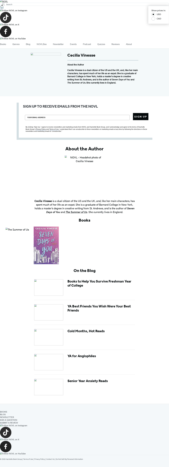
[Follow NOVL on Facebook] (84, 31)
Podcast (87, 44)
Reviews (115, 44)
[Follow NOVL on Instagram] (84, 10)
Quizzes (101, 44)
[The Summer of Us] (17, 245)
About (129, 44)
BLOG (3, 414)
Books (3, 44)
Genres (16, 44)
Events (73, 44)
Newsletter (58, 44)
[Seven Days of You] (46, 245)
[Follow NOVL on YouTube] (84, 38)
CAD (159, 18)
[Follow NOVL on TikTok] (84, 17)
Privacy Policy (39, 459)
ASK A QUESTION (8, 419)
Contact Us (50, 459)
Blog (28, 44)
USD (159, 14)
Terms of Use (28, 459)
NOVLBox (42, 44)
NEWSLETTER (7, 417)
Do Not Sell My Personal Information (69, 459)
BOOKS (3, 411)
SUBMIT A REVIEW (9, 422)
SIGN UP (140, 116)
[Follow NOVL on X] (84, 24)
